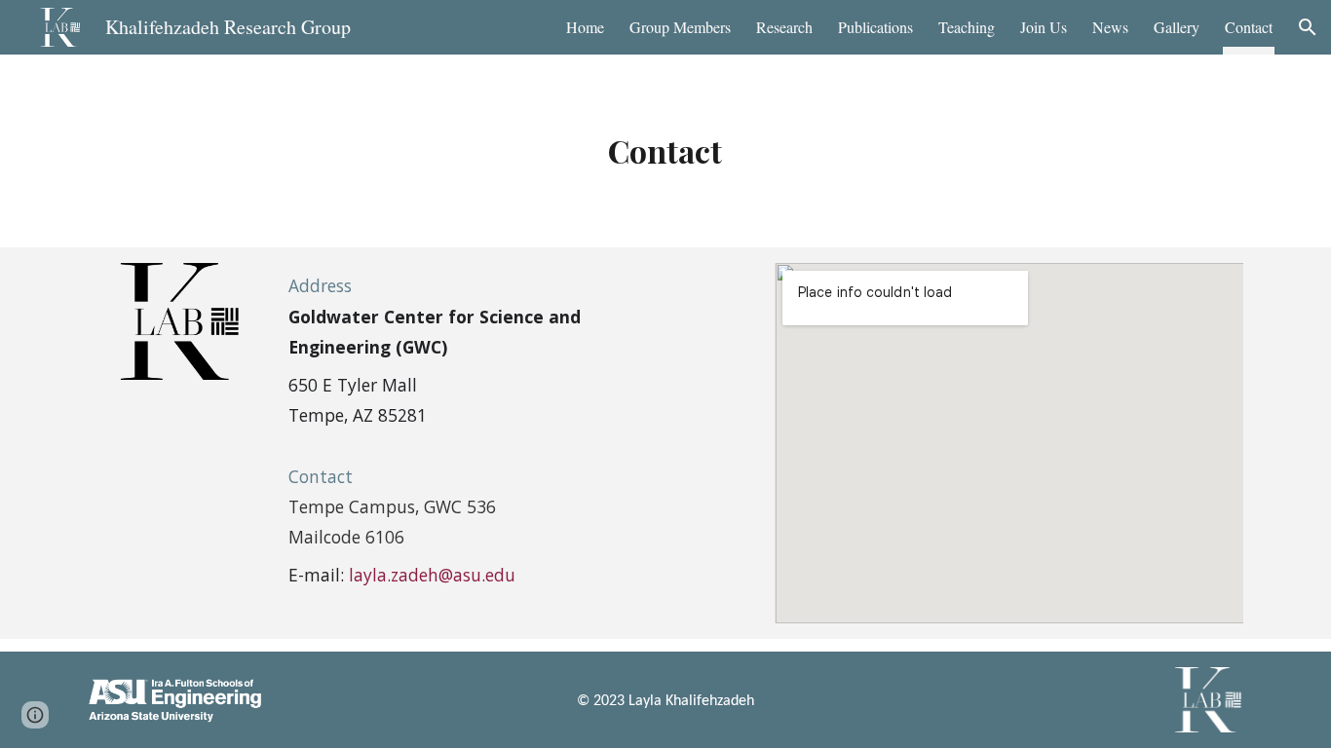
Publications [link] (875, 27)
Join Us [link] (1043, 27)
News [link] (1110, 27)
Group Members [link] (680, 27)
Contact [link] (1249, 27)
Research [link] (784, 27)
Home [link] (585, 27)
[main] (666, 151)
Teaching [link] (966, 27)
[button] (1307, 27)
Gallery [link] (1176, 27)
